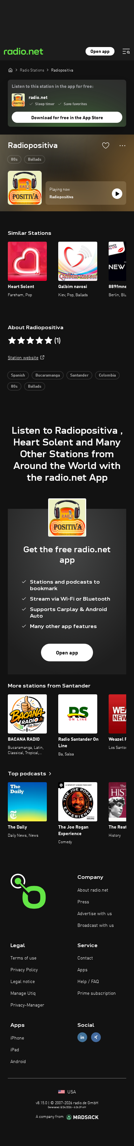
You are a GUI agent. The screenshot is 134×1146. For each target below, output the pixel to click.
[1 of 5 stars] (12, 340)
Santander (79, 376)
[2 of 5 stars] (21, 340)
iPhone (17, 1038)
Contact (85, 958)
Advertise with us (94, 914)
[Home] (10, 70)
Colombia (107, 376)
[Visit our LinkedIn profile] (82, 1037)
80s (14, 160)
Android (18, 1061)
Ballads (34, 160)
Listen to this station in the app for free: (52, 86)
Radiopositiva (61, 197)
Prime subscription (96, 993)
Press (83, 902)
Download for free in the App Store (67, 118)
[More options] (122, 146)
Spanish (18, 376)
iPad (14, 1050)
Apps (82, 970)
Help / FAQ (88, 981)
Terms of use (23, 958)
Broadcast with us (95, 925)
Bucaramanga (47, 376)
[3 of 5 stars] (30, 340)
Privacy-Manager (27, 1005)
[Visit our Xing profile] (96, 1037)
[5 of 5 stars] (48, 340)
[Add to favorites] (105, 145)
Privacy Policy (24, 970)
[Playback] (117, 193)
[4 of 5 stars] (39, 340)
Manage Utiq (23, 993)
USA (71, 1092)
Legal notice (22, 981)
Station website (23, 358)
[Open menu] (126, 51)
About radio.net (92, 890)
